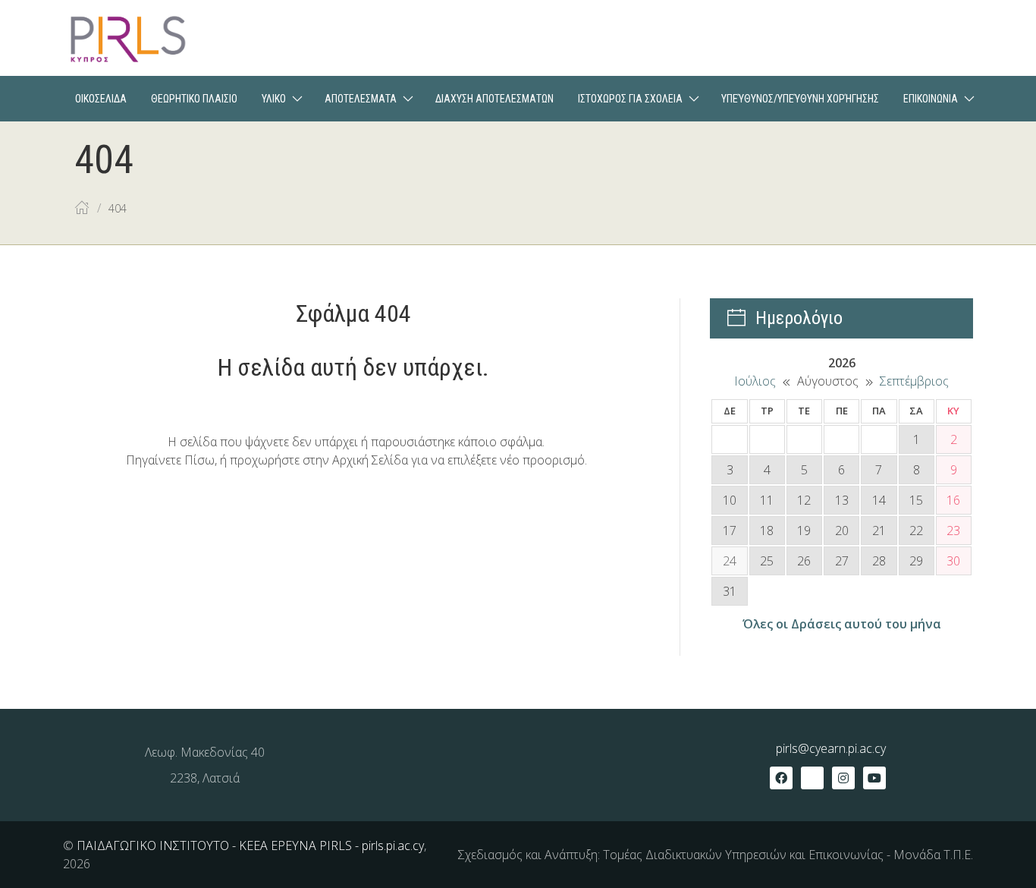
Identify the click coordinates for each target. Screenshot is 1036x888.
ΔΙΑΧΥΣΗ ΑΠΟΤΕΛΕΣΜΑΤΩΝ (494, 99)
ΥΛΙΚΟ (274, 99)
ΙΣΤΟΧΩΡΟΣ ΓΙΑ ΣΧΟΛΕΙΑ (630, 99)
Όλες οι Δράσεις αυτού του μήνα (841, 624)
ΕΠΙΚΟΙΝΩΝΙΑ (930, 99)
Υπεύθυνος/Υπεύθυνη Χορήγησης (800, 99)
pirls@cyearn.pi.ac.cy (831, 748)
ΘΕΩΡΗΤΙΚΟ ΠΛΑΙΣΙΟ (194, 99)
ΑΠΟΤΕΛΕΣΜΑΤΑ (361, 99)
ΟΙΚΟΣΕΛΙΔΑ (101, 99)
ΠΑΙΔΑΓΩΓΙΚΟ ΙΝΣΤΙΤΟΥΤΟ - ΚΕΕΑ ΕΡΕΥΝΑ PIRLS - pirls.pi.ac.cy (250, 845)
